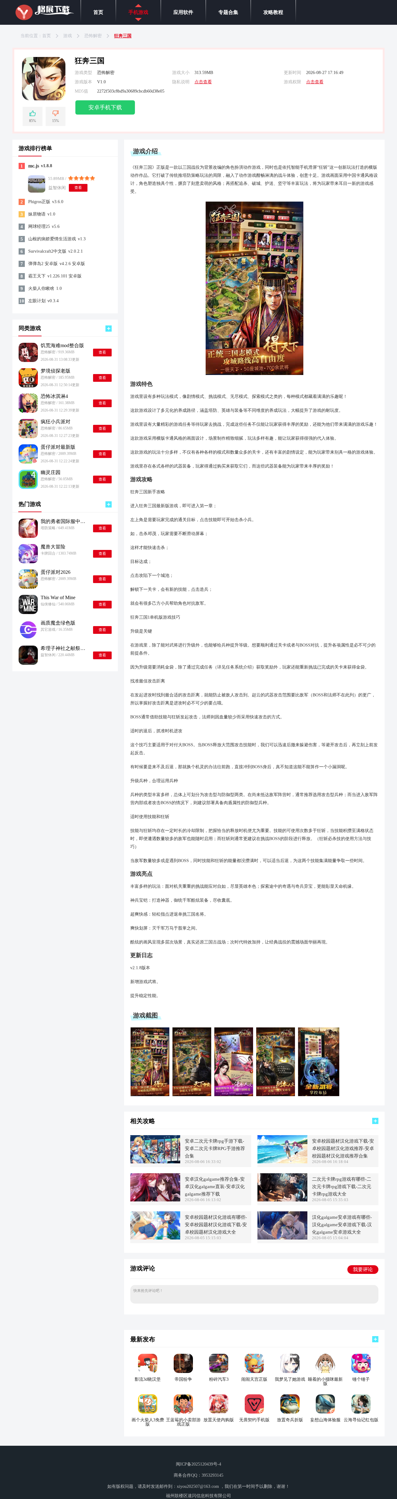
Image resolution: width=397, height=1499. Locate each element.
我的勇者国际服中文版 (64, 521)
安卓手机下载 (105, 107)
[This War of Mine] (28, 604)
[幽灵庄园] (28, 479)
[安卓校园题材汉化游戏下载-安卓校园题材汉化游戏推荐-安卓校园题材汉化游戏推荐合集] (282, 1149)
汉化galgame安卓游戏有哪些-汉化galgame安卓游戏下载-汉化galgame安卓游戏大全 (342, 1225)
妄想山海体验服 (325, 1420)
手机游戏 (138, 12)
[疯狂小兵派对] (28, 428)
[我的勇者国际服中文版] (28, 528)
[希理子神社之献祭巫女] (28, 655)
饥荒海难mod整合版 (62, 345)
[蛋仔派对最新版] (28, 454)
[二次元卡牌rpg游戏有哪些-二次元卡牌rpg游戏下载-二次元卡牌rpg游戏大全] (282, 1187)
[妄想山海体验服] (325, 1404)
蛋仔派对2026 (55, 572)
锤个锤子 (361, 1379)
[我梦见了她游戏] (290, 1363)
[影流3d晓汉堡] (147, 1363)
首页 (98, 12)
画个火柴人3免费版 (148, 1422)
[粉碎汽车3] (218, 1363)
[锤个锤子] (361, 1363)
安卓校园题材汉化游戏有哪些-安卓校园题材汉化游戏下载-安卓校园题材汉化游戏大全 (216, 1225)
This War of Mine (58, 597)
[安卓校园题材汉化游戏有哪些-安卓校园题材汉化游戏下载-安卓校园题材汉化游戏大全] (155, 1225)
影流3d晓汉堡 (148, 1379)
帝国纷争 (183, 1379)
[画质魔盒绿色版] (28, 629)
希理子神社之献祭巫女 (64, 648)
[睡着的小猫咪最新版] (325, 1363)
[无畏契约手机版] (254, 1404)
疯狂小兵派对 (55, 421)
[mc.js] (36, 184)
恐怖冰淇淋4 (54, 396)
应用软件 (183, 12)
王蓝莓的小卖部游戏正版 (183, 1422)
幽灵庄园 (50, 472)
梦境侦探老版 (55, 370)
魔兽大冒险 (53, 546)
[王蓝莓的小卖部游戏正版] (183, 1404)
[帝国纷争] (183, 1363)
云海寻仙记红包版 (361, 1420)
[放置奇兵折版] (290, 1404)
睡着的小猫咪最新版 (325, 1381)
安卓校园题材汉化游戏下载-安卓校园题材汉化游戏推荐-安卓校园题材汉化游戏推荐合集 (343, 1148)
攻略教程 (273, 12)
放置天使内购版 (218, 1420)
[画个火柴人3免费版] (147, 1404)
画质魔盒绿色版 (58, 623)
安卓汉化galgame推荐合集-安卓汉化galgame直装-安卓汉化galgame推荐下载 (215, 1186)
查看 (78, 187)
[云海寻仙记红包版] (361, 1404)
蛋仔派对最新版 (58, 447)
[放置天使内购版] (218, 1404)
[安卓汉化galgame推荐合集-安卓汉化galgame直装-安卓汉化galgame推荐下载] (155, 1187)
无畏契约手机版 (254, 1420)
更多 (108, 328)
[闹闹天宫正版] (254, 1363)
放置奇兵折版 (290, 1420)
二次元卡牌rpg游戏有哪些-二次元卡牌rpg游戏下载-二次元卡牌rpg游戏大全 (341, 1186)
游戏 (67, 35)
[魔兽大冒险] (28, 553)
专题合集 (228, 12)
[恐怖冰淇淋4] (28, 403)
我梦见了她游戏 (290, 1379)
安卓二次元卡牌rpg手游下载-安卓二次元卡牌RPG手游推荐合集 (215, 1148)
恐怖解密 (93, 35)
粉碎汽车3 (219, 1379)
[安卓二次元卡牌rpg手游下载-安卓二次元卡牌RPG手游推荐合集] (155, 1149)
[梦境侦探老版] (28, 377)
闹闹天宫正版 (254, 1379)
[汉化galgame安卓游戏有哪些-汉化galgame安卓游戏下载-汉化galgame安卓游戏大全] (282, 1225)
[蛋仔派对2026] (28, 579)
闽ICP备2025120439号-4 (198, 1464)
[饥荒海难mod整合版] (28, 352)
